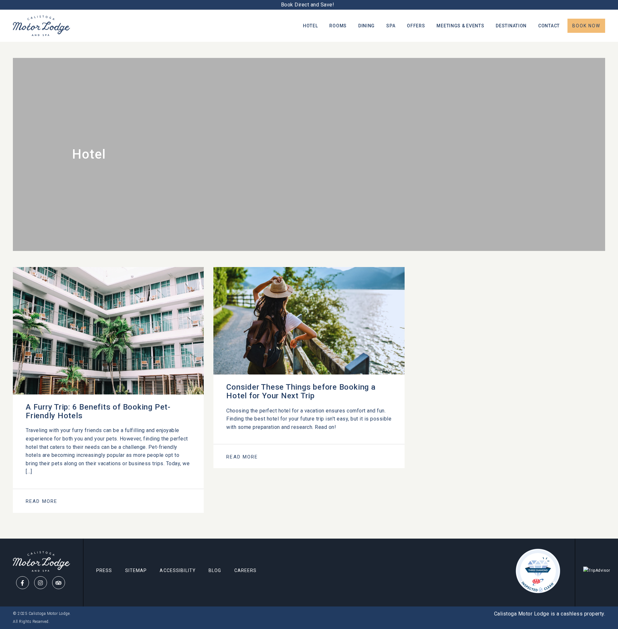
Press (104, 570)
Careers (245, 570)
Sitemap (136, 570)
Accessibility (178, 570)
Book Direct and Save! (309, 5)
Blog (215, 570)
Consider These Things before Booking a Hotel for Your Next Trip (300, 391)
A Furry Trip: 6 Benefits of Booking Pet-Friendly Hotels (98, 411)
